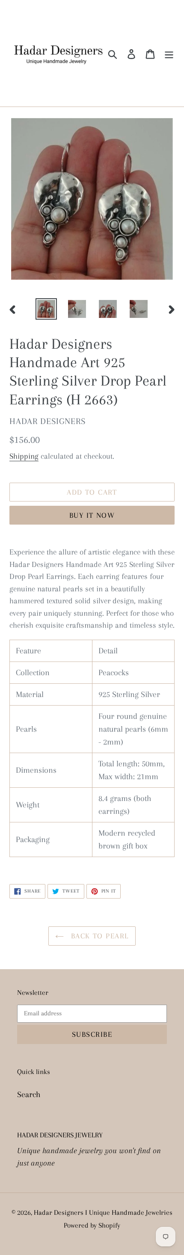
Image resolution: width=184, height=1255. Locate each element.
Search (29, 1094)
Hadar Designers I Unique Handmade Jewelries (103, 1212)
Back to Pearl (98, 936)
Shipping (24, 456)
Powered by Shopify (92, 1225)
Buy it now (92, 515)
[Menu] (169, 53)
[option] (46, 309)
